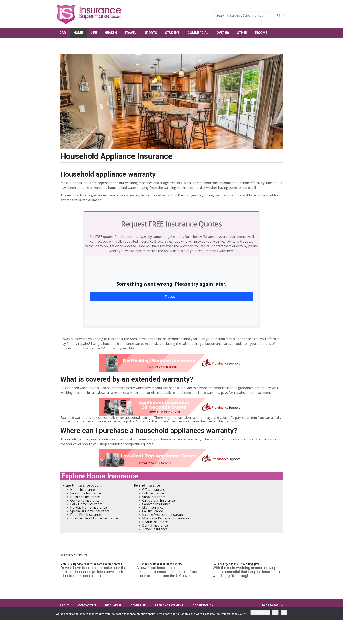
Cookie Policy (203, 605)
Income (261, 33)
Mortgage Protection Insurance (165, 518)
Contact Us (87, 605)
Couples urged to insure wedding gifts (236, 564)
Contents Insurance (85, 500)
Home (78, 33)
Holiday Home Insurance (88, 507)
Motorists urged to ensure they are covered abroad (91, 564)
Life (94, 33)
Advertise (138, 605)
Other (242, 33)
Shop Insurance (154, 497)
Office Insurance (154, 489)
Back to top (270, 605)
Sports (150, 33)
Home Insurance (82, 489)
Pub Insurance (153, 493)
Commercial (198, 33)
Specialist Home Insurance (90, 511)
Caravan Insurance (156, 504)
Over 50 (222, 33)
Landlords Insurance (85, 493)
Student (172, 33)
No (275, 612)
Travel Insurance (154, 529)
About (64, 605)
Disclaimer (113, 605)
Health (111, 33)
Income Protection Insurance (163, 514)
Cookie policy (260, 612)
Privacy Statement (169, 605)
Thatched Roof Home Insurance (94, 518)
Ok (284, 612)
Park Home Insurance (86, 504)
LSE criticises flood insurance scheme (159, 564)
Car (62, 33)
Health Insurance (155, 522)
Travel (130, 33)
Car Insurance (152, 511)
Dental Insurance (155, 525)
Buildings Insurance (85, 497)
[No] (338, 613)
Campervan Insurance (158, 500)
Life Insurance (152, 507)
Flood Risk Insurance (85, 514)
